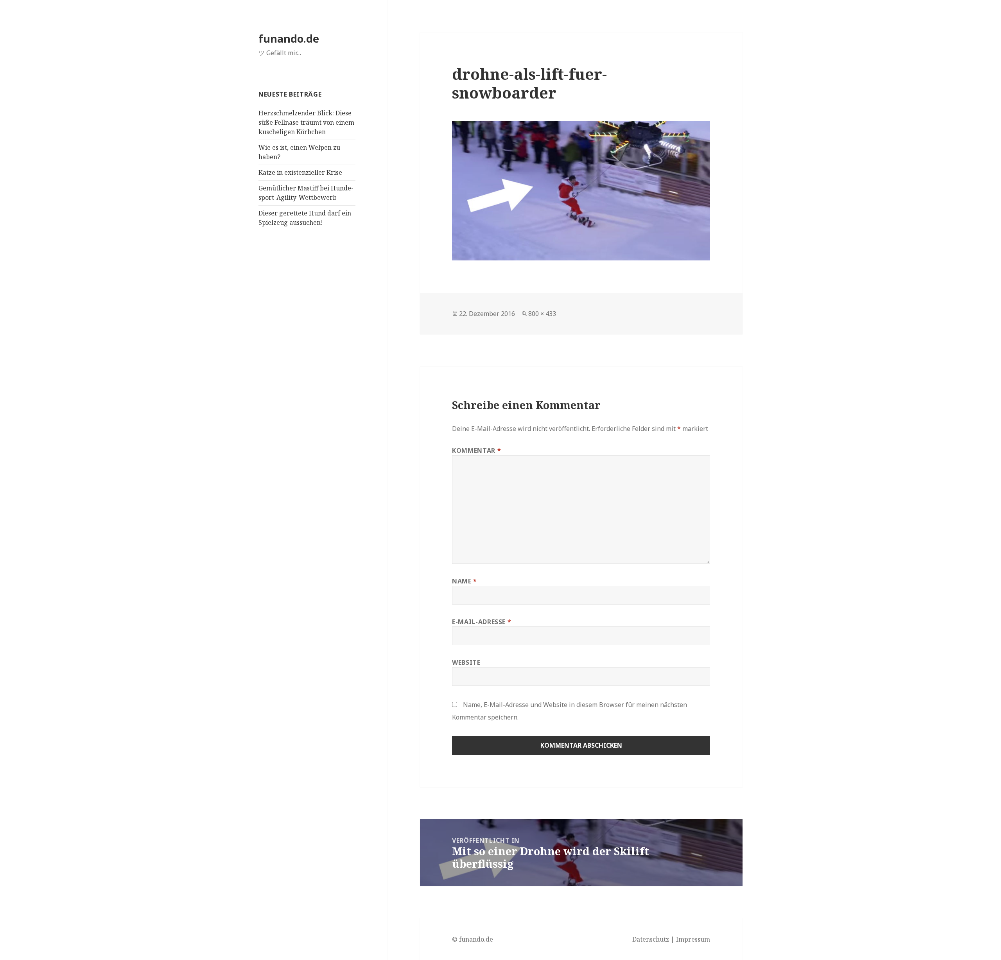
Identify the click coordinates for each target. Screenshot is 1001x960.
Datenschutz (650, 939)
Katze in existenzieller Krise (300, 172)
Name (464, 581)
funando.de (288, 38)
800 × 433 (542, 313)
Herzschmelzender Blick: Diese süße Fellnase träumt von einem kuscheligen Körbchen (306, 122)
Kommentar (476, 450)
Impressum (693, 939)
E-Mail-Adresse (481, 621)
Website (466, 662)
